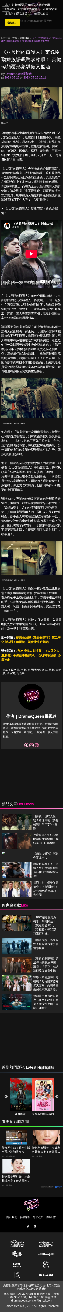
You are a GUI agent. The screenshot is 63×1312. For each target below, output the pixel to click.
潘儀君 (11, 673)
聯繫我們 (51, 1217)
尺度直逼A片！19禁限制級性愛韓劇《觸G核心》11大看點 (45, 838)
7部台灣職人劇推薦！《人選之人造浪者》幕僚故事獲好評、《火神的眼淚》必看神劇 (31, 655)
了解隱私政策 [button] (39, 13)
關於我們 (11, 1217)
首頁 (14, 38)
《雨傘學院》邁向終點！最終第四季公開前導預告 (45, 944)
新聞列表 (24, 38)
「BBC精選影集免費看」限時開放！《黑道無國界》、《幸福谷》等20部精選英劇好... (44, 925)
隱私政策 (38, 1217)
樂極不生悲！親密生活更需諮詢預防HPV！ (16, 1149)
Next (57, 1096)
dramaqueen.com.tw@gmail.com (31, 1300)
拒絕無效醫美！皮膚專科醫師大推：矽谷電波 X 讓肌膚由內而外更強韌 (46, 1150)
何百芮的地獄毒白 (43, 1114)
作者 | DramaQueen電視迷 (31, 716)
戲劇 (51, 669)
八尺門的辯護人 (37, 669)
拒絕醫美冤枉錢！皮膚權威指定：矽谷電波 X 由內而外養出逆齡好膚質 (16, 1179)
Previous (6, 1096)
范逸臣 (20, 673)
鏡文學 (4, 122)
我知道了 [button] (12, 22)
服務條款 (25, 1217)
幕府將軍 (20, 1114)
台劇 (23, 669)
